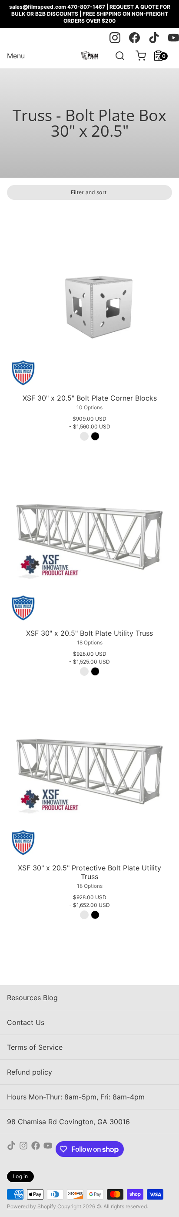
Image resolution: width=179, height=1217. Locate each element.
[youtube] (173, 37)
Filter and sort (89, 192)
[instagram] (114, 37)
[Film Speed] (89, 56)
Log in (20, 1176)
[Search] (116, 56)
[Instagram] (23, 1149)
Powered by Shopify (31, 1206)
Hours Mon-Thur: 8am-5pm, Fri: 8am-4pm (76, 1096)
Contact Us (25, 1022)
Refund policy (29, 1072)
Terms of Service (35, 1047)
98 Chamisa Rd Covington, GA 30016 (68, 1121)
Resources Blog (32, 997)
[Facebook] (35, 1149)
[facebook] (134, 37)
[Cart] (137, 55)
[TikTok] (11, 1149)
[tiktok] (154, 37)
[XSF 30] (89, 307)
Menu (16, 55)
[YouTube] (47, 1149)
